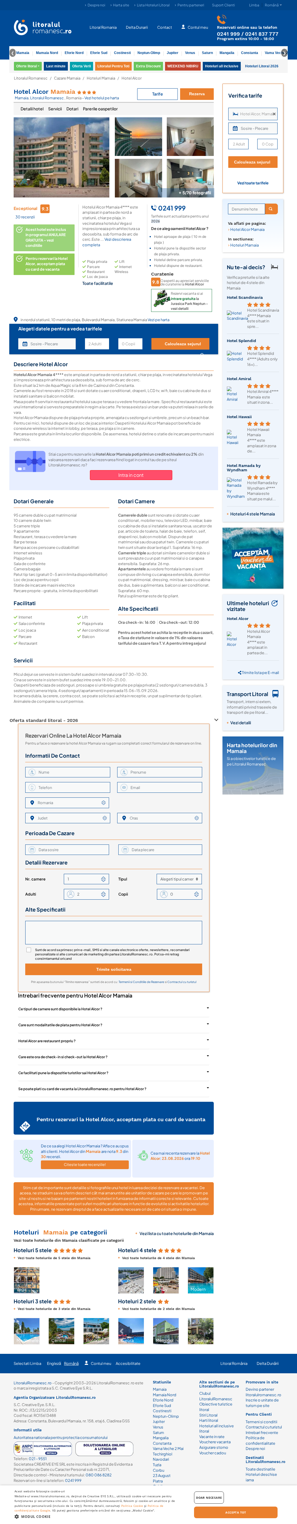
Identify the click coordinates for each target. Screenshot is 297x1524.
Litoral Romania (103, 27)
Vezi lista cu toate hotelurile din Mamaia (177, 1233)
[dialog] (148, 1504)
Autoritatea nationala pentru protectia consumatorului (61, 1437)
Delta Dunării (268, 1363)
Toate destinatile (260, 1469)
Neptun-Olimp (148, 53)
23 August (162, 1475)
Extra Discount (148, 66)
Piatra (158, 1481)
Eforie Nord (74, 53)
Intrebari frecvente (262, 1432)
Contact (164, 27)
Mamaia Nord (47, 53)
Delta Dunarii (137, 27)
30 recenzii (25, 217)
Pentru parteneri (191, 5)
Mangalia (227, 53)
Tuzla (157, 1464)
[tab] (32, 109)
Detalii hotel (32, 108)
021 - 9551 (38, 1458)
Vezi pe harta (158, 319)
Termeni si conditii (261, 1421)
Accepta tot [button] (235, 1512)
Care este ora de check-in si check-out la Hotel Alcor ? (63, 1057)
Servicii (55, 108)
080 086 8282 (99, 1475)
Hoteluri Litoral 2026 (261, 66)
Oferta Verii (81, 66)
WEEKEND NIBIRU (182, 66)
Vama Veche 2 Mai (280, 53)
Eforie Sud (98, 53)
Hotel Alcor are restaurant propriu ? (47, 1041)
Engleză (54, 1363)
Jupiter (172, 53)
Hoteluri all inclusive (221, 66)
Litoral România (233, 1363)
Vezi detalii (240, 722)
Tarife (157, 93)
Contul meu (198, 27)
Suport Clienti (223, 5)
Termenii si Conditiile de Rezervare (142, 982)
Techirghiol (162, 1454)
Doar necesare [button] (209, 1498)
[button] (17, 1280)
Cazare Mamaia (67, 78)
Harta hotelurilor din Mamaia (252, 748)
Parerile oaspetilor (100, 108)
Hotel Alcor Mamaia (247, 229)
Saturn (207, 53)
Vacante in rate (211, 1436)
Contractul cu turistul (181, 982)
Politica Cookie (132, 1506)
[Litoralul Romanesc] (43, 28)
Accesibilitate (128, 1363)
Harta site (121, 5)
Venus (190, 53)
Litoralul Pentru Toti (113, 66)
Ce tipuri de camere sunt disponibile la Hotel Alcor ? (60, 1009)
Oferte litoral (26, 66)
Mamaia (22, 53)
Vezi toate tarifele (253, 183)
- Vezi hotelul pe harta (100, 98)
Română (71, 1363)
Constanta (249, 53)
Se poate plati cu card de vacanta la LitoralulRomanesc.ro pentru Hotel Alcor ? (82, 1089)
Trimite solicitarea (113, 969)
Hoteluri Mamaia (101, 78)
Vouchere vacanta (215, 1441)
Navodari (161, 1459)
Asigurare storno (213, 1447)
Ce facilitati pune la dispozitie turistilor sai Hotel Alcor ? (63, 1073)
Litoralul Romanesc (31, 78)
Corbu (158, 1470)
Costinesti (122, 53)
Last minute (56, 66)
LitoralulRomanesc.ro (33, 1383)
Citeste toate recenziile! (85, 1164)
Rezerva (197, 93)
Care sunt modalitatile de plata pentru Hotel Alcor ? (60, 1025)
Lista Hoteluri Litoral (153, 5)
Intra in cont (131, 475)
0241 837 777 (261, 34)
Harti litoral (208, 1420)
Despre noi (96, 5)
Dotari (72, 108)
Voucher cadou (212, 1453)
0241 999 (228, 34)
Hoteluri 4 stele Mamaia (252, 513)
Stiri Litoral (208, 1415)
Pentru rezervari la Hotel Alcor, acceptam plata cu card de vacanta (47, 264)
